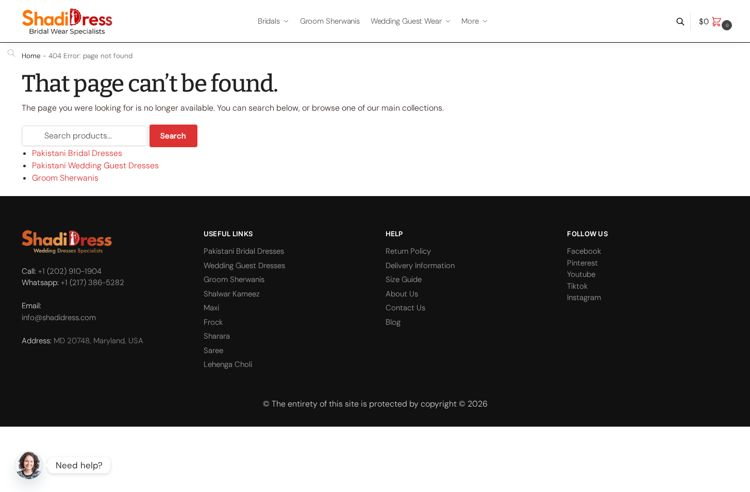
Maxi (211, 308)
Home (31, 55)
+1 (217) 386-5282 (92, 282)
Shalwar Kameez (232, 294)
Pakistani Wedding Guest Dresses (95, 165)
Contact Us (405, 308)
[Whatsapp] (29, 465)
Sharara (217, 336)
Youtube (581, 274)
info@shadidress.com (59, 317)
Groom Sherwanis (65, 177)
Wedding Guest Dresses (244, 265)
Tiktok (577, 286)
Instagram (584, 297)
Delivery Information (420, 265)
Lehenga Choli (228, 364)
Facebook (584, 251)
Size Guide (404, 279)
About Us (402, 294)
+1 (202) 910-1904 (70, 271)
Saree (213, 350)
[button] (717, 21)
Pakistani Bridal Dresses (77, 153)
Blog (393, 322)
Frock (213, 322)
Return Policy (408, 251)
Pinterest (582, 263)
